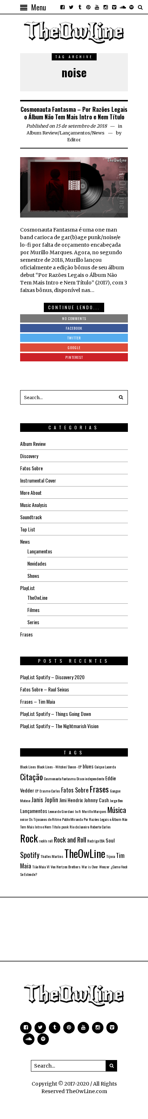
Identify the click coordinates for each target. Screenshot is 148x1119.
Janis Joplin (44, 799)
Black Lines (28, 766)
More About (31, 492)
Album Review (42, 133)
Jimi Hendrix (71, 800)
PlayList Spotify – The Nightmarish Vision (59, 726)
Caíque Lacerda (105, 766)
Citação (31, 777)
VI (48, 866)
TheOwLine (37, 597)
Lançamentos (75, 133)
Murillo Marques (94, 811)
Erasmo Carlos (50, 791)
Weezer (104, 866)
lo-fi (78, 811)
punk (65, 827)
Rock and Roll (70, 839)
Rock (29, 838)
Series (33, 622)
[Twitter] (71, 7)
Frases (26, 634)
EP (36, 791)
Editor (74, 139)
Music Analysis (33, 504)
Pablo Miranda (72, 819)
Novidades (36, 563)
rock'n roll (46, 841)
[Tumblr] (79, 7)
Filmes (33, 609)
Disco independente (90, 778)
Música (116, 809)
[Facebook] (62, 7)
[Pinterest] (88, 7)
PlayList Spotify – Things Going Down (55, 713)
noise (24, 819)
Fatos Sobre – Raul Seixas (44, 689)
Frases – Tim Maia (37, 701)
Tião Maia (39, 866)
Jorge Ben (116, 800)
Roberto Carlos (100, 827)
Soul (110, 840)
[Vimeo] (114, 7)
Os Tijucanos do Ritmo (45, 819)
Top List (27, 529)
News (98, 133)
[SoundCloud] (123, 7)
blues (88, 766)
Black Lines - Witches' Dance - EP (59, 766)
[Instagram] (105, 7)
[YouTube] (97, 7)
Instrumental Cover (38, 480)
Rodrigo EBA (96, 841)
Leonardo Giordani (61, 811)
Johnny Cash (96, 800)
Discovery (29, 456)
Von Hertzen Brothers (65, 866)
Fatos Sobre (31, 468)
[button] (121, 397)
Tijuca (110, 856)
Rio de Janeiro (79, 827)
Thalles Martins (52, 856)
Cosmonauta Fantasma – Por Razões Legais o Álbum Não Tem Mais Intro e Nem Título (74, 113)
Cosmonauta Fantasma (59, 778)
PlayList (27, 588)
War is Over (90, 866)
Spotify (30, 854)
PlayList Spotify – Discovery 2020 (52, 677)
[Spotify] (131, 7)
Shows (33, 575)
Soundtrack (31, 517)
